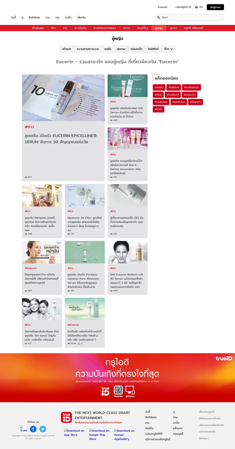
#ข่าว (29, 127)
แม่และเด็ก (136, 49)
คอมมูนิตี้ (178, 434)
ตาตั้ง (68, 17)
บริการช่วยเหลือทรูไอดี (157, 439)
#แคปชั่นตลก (161, 102)
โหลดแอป (162, 7)
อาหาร (126, 28)
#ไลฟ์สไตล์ (173, 87)
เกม (57, 17)
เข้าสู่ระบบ (215, 7)
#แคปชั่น (159, 87)
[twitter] (42, 429)
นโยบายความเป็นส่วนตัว (211, 425)
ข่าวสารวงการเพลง (105, 28)
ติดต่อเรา (203, 438)
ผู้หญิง (159, 28)
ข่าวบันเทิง (80, 28)
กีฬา (53, 28)
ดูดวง (173, 28)
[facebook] (33, 429)
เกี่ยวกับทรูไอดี (206, 412)
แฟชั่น (108, 49)
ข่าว (65, 28)
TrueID (21, 7)
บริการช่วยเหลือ (207, 432)
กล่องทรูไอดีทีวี (153, 434)
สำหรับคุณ (38, 28)
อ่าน (47, 17)
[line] (23, 429)
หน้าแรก (66, 49)
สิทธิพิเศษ (34, 17)
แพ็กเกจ (177, 428)
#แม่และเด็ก (189, 95)
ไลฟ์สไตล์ (153, 49)
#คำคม (158, 95)
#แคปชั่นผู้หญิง (191, 87)
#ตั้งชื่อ (158, 109)
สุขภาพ (121, 49)
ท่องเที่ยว (142, 28)
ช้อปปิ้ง (149, 428)
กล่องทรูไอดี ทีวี (183, 7)
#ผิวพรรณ (30, 268)
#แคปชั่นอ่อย (179, 102)
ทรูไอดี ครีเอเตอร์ (193, 28)
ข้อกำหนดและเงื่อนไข (209, 418)
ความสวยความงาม (88, 49)
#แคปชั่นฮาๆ (173, 95)
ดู (22, 17)
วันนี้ (13, 17)
